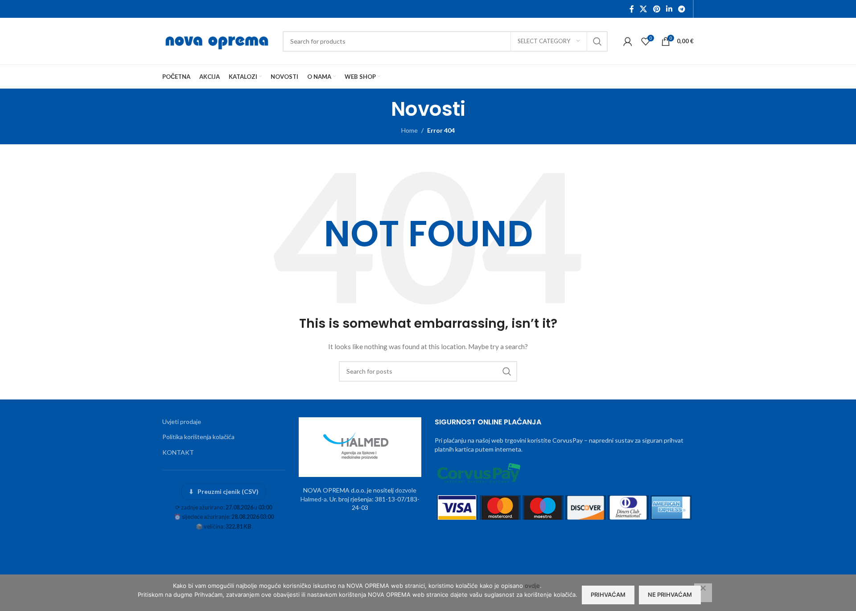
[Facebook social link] (631, 9)
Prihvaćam (608, 594)
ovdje (532, 585)
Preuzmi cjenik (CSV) (224, 491)
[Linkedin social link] (669, 9)
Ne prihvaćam (670, 594)
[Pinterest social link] (656, 9)
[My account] (628, 41)
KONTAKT (178, 452)
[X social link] (643, 9)
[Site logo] (218, 40)
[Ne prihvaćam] (703, 592)
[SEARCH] (597, 41)
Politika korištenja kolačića (198, 436)
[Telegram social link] (681, 9)
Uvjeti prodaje (181, 421)
